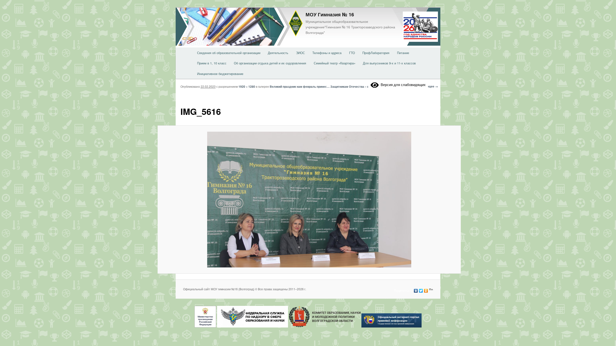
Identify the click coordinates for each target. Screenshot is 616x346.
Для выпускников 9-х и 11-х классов (389, 63)
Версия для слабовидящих (402, 84)
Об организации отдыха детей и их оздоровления (270, 63)
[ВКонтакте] (415, 289)
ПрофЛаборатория (375, 52)
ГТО (352, 52)
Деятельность (278, 52)
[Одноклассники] (426, 289)
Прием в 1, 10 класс (211, 63)
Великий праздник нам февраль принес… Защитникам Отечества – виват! (323, 86)
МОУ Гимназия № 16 (330, 14)
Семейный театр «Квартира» (334, 63)
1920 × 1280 (246, 86)
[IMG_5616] (309, 200)
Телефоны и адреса (326, 52)
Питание (403, 52)
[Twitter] (421, 289)
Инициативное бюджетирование (220, 73)
